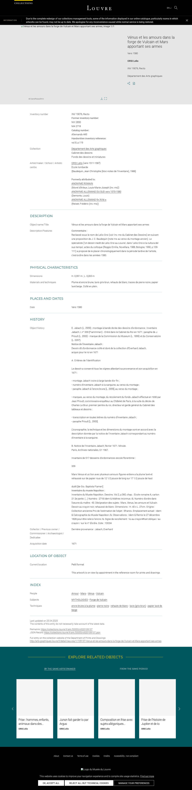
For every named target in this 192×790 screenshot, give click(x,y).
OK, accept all (51, 783)
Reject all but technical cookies (89, 783)
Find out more (147, 776)
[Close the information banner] (187, 20)
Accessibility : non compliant (126, 756)
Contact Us (68, 756)
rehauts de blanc (119, 605)
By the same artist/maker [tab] (59, 669)
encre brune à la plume (83, 605)
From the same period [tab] (134, 669)
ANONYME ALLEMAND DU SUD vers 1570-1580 (96, 191)
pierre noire (103, 605)
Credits (107, 756)
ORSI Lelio (132, 61)
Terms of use (82, 756)
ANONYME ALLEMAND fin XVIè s (89, 199)
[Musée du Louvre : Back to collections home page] (99, 8)
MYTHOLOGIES (80, 599)
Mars (83, 593)
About (56, 756)
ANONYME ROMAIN (82, 183)
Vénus (91, 593)
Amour (75, 593)
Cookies (95, 756)
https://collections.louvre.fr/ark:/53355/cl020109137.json (72, 632)
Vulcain (100, 593)
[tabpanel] (96, 709)
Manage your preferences (133, 783)
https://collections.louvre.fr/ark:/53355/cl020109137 (66, 629)
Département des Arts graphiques (89, 148)
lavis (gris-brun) (138, 605)
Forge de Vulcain (98, 599)
